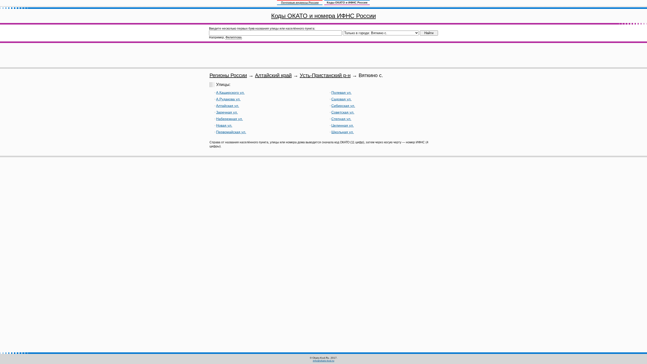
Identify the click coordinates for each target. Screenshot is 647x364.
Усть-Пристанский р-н (325, 75)
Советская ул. (342, 112)
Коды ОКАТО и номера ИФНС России (323, 15)
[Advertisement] (323, 55)
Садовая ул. (341, 99)
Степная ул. (341, 119)
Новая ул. (224, 125)
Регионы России (228, 75)
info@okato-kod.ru (323, 360)
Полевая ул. (341, 92)
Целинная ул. (342, 125)
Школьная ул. (342, 132)
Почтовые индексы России (300, 2)
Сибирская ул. (343, 106)
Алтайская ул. (227, 106)
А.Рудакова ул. (228, 99)
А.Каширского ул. (230, 92)
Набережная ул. (229, 119)
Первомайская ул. (231, 132)
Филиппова (233, 37)
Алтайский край (273, 75)
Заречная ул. (227, 112)
